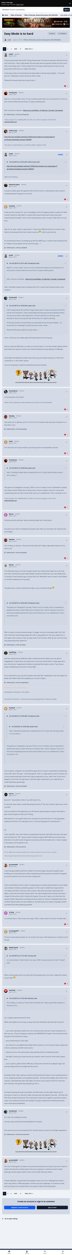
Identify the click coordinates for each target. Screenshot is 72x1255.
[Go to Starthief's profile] (6, 991)
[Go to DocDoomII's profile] (6, 298)
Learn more (4, 3)
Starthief (12, 990)
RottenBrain (13, 391)
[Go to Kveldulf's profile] (6, 207)
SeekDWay (12, 652)
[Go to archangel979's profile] (6, 932)
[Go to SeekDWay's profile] (6, 653)
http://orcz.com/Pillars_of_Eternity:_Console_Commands (43, 110)
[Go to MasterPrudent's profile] (6, 185)
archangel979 (14, 931)
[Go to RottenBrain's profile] (6, 392)
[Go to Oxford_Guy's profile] (6, 131)
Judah (9, 40)
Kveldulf (12, 206)
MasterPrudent (14, 184)
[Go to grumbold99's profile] (6, 865)
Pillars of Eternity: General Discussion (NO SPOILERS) (42, 40)
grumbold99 (13, 864)
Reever (11, 565)
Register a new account (19, 1207)
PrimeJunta (13, 92)
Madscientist (13, 947)
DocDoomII (13, 297)
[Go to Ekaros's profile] (6, 515)
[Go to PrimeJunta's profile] (6, 93)
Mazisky (12, 416)
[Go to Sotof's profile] (6, 442)
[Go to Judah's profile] (5, 40)
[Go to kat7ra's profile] (6, 794)
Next (15, 49)
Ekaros (11, 514)
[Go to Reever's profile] (6, 565)
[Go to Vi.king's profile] (6, 913)
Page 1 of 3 (28, 49)
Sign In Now (52, 1207)
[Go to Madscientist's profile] (6, 948)
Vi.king (11, 912)
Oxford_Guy (13, 130)
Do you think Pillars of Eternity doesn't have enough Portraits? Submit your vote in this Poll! (36, 382)
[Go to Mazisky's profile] (6, 417)
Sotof (11, 441)
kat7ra (11, 794)
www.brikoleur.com (10, 122)
